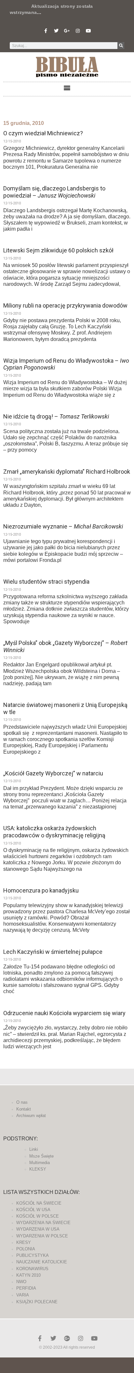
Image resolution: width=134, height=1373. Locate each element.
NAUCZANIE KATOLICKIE (41, 1261)
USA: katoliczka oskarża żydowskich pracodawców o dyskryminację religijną (54, 832)
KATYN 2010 (28, 1275)
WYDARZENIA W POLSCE (42, 1235)
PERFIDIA (26, 1288)
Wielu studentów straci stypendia (46, 581)
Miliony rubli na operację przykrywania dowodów (65, 305)
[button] (67, 87)
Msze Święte (41, 1156)
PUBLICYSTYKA (32, 1255)
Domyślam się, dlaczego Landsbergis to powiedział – (54, 192)
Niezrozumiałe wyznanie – (63, 526)
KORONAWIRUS (32, 1268)
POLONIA (25, 1248)
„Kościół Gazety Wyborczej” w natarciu (53, 773)
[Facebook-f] (45, 30)
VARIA (22, 1295)
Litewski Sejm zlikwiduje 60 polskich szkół (58, 250)
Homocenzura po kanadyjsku (41, 890)
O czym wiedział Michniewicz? (43, 133)
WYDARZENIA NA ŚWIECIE (43, 1222)
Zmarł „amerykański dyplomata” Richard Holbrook (66, 471)
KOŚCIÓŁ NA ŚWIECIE (38, 1203)
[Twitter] (56, 30)
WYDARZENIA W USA (38, 1229)
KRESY (23, 1242)
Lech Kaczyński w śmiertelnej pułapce (52, 951)
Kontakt (23, 1109)
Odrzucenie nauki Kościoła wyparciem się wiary (64, 1013)
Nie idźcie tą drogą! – (56, 416)
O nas (22, 1102)
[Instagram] (77, 30)
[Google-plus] (67, 1338)
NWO (21, 1281)
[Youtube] (88, 30)
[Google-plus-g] (67, 30)
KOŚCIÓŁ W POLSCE (37, 1216)
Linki (33, 1149)
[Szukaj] (120, 45)
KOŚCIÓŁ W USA (33, 1209)
